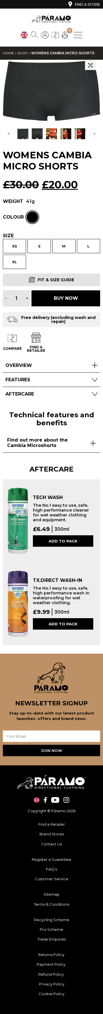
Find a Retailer (51, 824)
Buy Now (66, 298)
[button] (90, 65)
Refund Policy (51, 974)
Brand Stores (51, 834)
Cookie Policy (51, 993)
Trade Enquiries (51, 939)
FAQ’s (51, 869)
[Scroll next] (94, 134)
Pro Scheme (51, 929)
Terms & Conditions (51, 904)
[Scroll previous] (8, 134)
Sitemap (51, 894)
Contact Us (51, 844)
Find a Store (87, 4)
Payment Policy (51, 964)
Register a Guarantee (51, 859)
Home (8, 53)
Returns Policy (51, 954)
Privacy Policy (51, 984)
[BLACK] (32, 217)
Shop (22, 53)
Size (8, 235)
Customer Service (51, 879)
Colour (13, 217)
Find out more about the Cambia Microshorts (37, 442)
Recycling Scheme (51, 919)
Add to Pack (63, 541)
